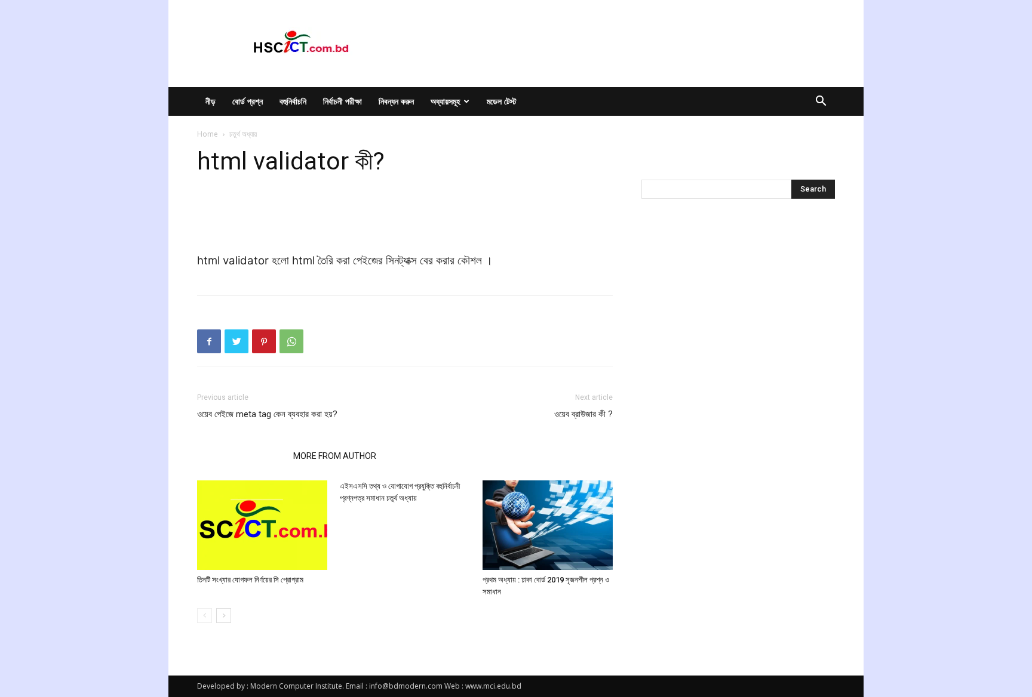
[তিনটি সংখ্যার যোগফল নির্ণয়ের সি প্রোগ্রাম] (262, 525)
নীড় (210, 101)
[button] (820, 102)
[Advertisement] (405, 221)
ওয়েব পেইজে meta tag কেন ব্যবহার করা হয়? (267, 414)
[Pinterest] (264, 341)
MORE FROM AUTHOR (334, 456)
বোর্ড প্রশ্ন (247, 101)
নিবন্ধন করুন (396, 101)
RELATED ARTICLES (241, 456)
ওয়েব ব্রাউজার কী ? (583, 414)
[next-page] (223, 615)
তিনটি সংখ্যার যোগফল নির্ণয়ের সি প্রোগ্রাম (250, 579)
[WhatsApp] (291, 341)
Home (207, 134)
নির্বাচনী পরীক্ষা (342, 101)
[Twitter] (236, 341)
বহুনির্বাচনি (293, 101)
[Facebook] (209, 341)
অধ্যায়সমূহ (445, 101)
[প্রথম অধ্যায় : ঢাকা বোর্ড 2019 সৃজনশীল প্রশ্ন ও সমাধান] (548, 525)
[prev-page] (204, 615)
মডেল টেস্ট (502, 101)
